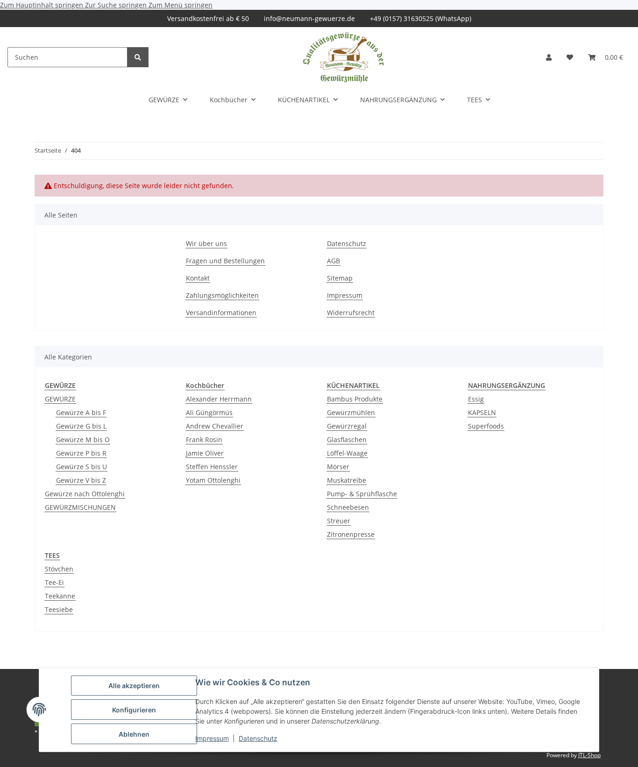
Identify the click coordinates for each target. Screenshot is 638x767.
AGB (333, 260)
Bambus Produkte (355, 398)
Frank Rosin (204, 439)
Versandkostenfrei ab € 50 (208, 18)
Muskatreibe (346, 480)
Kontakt (198, 278)
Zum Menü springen (181, 4)
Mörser (338, 466)
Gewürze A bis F (81, 412)
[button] (549, 57)
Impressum (212, 738)
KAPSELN (482, 412)
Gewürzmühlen (351, 412)
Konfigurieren (134, 710)
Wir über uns (206, 243)
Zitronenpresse (351, 534)
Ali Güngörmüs (209, 412)
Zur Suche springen (117, 4)
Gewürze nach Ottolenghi (85, 493)
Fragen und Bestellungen (225, 260)
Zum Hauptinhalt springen (42, 4)
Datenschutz (258, 738)
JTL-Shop (589, 755)
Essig (476, 398)
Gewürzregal (347, 426)
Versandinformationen (221, 312)
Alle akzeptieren (134, 686)
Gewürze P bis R (81, 453)
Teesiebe (59, 609)
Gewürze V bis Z (81, 480)
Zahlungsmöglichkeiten (222, 295)
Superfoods (486, 426)
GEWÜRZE (60, 398)
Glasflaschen (347, 439)
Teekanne (60, 595)
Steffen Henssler (212, 466)
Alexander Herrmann (219, 398)
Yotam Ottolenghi (213, 480)
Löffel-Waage (347, 453)
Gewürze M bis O (83, 439)
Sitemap (340, 278)
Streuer (338, 520)
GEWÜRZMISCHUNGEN (80, 507)
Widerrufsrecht (351, 312)
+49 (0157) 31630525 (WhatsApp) (420, 18)
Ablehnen (134, 734)
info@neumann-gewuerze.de (309, 18)
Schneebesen (348, 507)
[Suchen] (138, 57)
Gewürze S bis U (81, 466)
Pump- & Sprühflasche (362, 493)
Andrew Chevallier (214, 426)
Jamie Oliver (205, 453)
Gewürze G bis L (81, 426)
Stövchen (59, 568)
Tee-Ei (54, 582)
